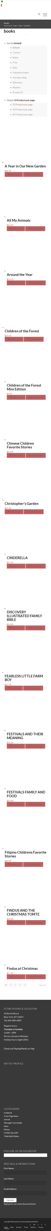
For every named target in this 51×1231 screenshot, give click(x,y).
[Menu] (43, 14)
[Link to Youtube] (34, 1225)
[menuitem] (38, 14)
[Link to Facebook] (30, 1225)
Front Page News (11, 1116)
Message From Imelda (13, 1123)
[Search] (38, 14)
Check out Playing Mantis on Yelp (19, 1048)
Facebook (8, 1113)
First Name (9, 1168)
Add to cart (17, 283)
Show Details (34, 174)
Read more (15, 174)
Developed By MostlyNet (30, 1221)
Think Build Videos (11, 1136)
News (6, 1126)
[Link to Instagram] (45, 1225)
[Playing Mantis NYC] (21, 14)
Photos (7, 1129)
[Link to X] (38, 1225)
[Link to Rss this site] (41, 1225)
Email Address (10, 1189)
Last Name (9, 1179)
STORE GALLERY (11, 1133)
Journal (7, 1119)
